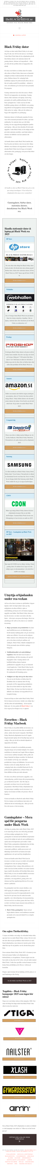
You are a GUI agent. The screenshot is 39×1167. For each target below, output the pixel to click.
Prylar (21, 1161)
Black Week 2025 (30, 1150)
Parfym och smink (11, 1161)
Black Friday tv (26, 706)
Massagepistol (10, 1156)
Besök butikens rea (19, 1020)
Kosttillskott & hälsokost (16, 1159)
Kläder (10, 1158)
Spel (16, 1163)
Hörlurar (30, 1156)
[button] (19, 28)
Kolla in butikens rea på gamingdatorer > (19, 576)
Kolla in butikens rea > (19, 280)
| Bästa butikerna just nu (24, 1151)
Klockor (17, 1158)
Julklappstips (11, 1154)
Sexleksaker (29, 1161)
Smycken (10, 1163)
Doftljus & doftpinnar (25, 1154)
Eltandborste (21, 1156)
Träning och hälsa (25, 1163)
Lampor (29, 1159)
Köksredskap (26, 1158)
